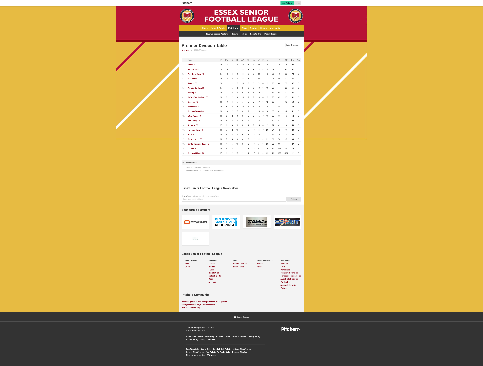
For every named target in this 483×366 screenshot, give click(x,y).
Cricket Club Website (242, 349)
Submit (294, 199)
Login (298, 3)
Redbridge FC (193, 69)
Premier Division (240, 264)
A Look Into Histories (289, 279)
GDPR (227, 337)
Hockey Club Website (195, 352)
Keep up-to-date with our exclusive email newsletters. (200, 196)
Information (275, 28)
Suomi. (242, 317)
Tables (244, 34)
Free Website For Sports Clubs (198, 349)
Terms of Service (239, 337)
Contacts (284, 264)
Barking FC (192, 93)
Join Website (287, 3)
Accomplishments (288, 285)
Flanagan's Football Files (290, 276)
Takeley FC (192, 83)
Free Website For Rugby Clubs (218, 352)
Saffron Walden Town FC (198, 97)
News (187, 264)
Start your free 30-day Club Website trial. (198, 305)
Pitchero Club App (239, 352)
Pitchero (187, 3)
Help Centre (191, 337)
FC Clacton (192, 79)
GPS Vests (211, 355)
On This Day (285, 282)
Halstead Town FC (195, 130)
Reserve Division (240, 267)
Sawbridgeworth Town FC (198, 144)
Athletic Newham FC (196, 88)
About (200, 337)
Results (234, 34)
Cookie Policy (192, 340)
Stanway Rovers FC (196, 111)
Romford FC (193, 125)
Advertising (209, 337)
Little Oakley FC (194, 116)
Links (282, 267)
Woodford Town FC (196, 74)
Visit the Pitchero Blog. (191, 308)
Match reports (270, 34)
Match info (233, 28)
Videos (263, 28)
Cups (211, 279)
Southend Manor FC (196, 153)
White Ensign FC (194, 121)
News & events (218, 28)
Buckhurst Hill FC (195, 139)
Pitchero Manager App (195, 355)
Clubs (244, 28)
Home (205, 28)
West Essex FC (194, 107)
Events (187, 267)
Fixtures (212, 264)
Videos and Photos (264, 261)
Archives (212, 282)
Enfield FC (192, 65)
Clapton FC (192, 149)
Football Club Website (222, 349)
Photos (253, 28)
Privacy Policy (254, 337)
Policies (283, 288)
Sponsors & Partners (289, 273)
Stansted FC (193, 102)
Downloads (285, 270)
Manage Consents (207, 340)
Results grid (255, 34)
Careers (219, 337)
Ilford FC (191, 135)
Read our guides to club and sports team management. (204, 302)
